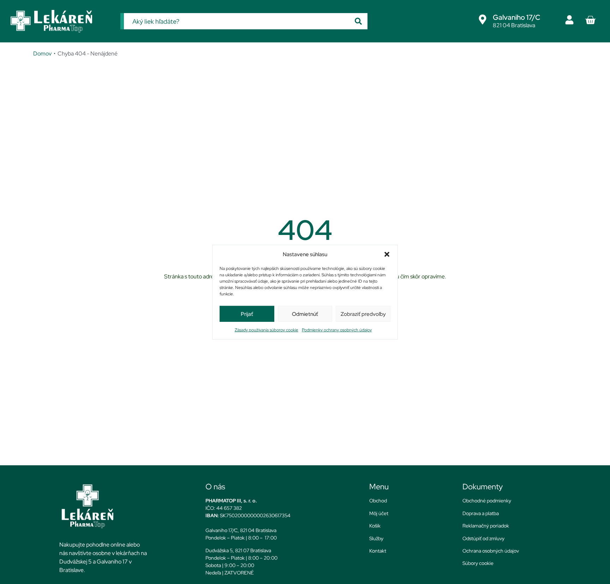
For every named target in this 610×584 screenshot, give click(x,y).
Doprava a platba (480, 513)
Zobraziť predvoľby (363, 313)
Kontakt (377, 551)
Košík (375, 526)
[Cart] (590, 20)
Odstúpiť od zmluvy (483, 538)
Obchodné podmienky (486, 500)
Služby (376, 538)
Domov (42, 53)
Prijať (247, 313)
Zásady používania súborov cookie (266, 330)
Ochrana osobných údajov (490, 551)
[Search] (358, 21)
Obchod (378, 500)
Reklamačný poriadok (485, 526)
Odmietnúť (305, 313)
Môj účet (378, 513)
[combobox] (236, 21)
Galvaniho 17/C (516, 17)
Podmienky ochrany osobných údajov (337, 330)
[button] (386, 254)
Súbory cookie (478, 563)
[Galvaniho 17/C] (483, 19)
